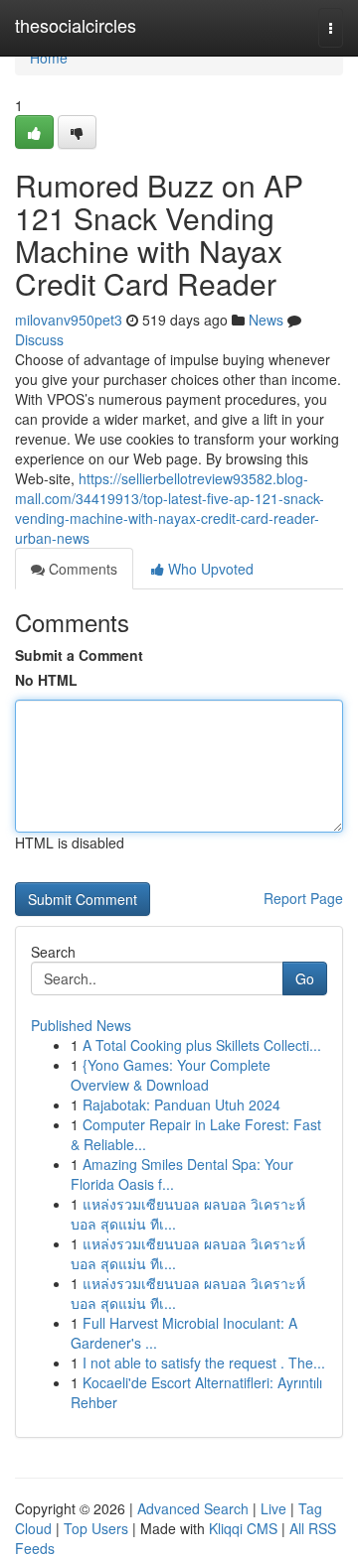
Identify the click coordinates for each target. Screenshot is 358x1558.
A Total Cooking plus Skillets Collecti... (202, 1045)
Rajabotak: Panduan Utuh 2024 (181, 1104)
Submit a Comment (79, 655)
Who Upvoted (209, 569)
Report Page (303, 898)
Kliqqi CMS (243, 1528)
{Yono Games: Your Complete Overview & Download (170, 1075)
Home (49, 57)
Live (273, 1508)
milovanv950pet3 (68, 319)
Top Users (96, 1528)
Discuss (39, 339)
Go (304, 978)
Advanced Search (193, 1508)
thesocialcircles (75, 25)
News (266, 319)
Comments (81, 569)
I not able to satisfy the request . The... (204, 1362)
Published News (81, 1025)
